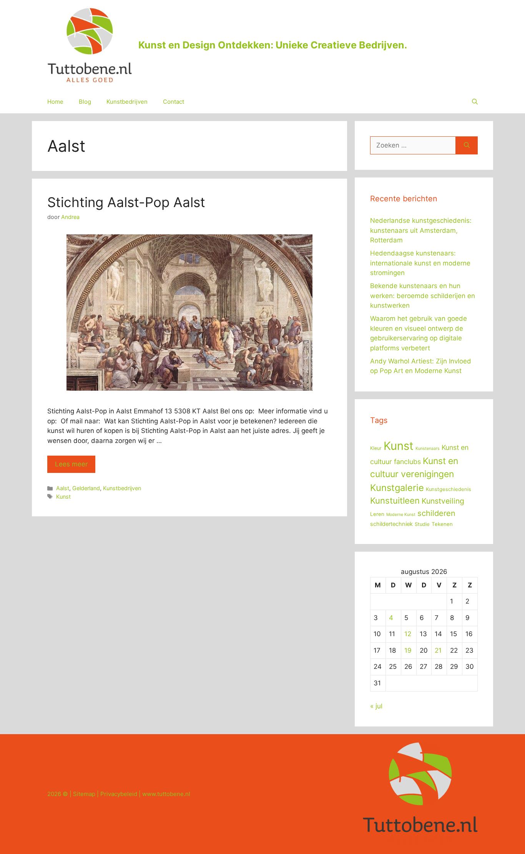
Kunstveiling (443, 501)
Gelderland (86, 488)
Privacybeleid (118, 794)
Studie (422, 524)
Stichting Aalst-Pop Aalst (126, 202)
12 (407, 634)
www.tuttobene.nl (166, 794)
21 (438, 650)
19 (408, 650)
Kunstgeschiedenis (448, 489)
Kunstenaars (427, 448)
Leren (377, 514)
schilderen (436, 513)
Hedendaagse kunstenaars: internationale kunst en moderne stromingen (420, 263)
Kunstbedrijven (127, 101)
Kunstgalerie (397, 487)
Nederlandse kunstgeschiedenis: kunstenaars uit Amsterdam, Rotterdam (421, 230)
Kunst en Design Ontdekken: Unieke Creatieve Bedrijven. (272, 45)
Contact (173, 101)
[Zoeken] (467, 145)
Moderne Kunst (400, 514)
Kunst (63, 496)
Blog (85, 101)
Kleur (376, 448)
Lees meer (71, 464)
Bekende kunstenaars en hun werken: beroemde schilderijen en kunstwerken (422, 295)
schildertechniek (391, 524)
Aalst (62, 488)
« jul (376, 706)
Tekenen (442, 524)
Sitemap (84, 794)
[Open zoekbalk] (474, 101)
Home (55, 101)
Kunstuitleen (395, 501)
